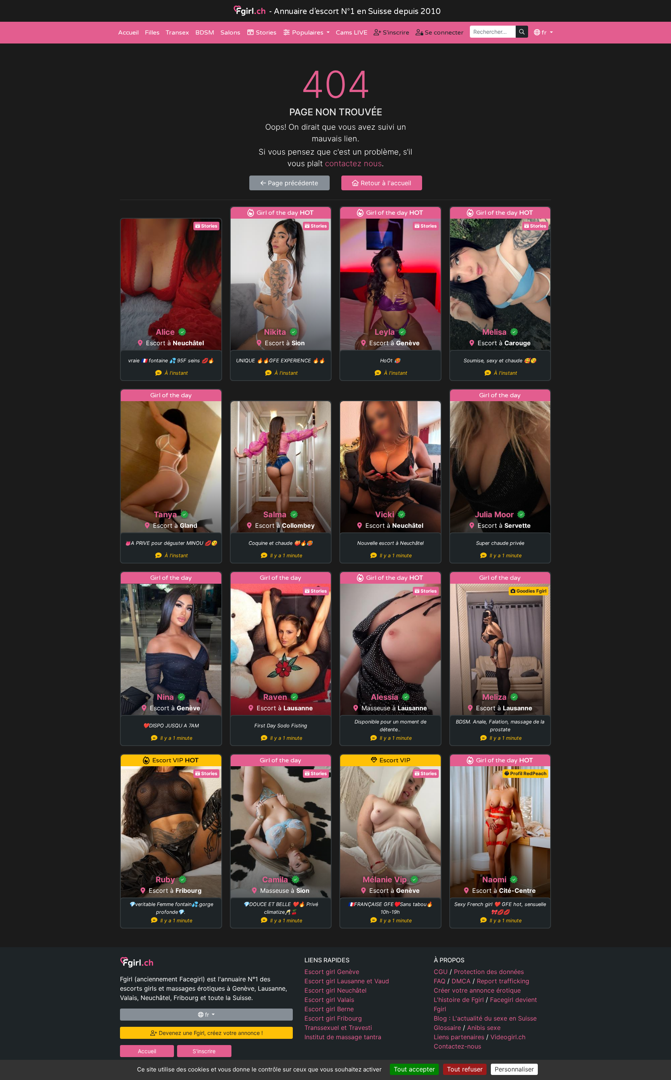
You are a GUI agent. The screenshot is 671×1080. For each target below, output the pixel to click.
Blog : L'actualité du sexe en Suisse (485, 1018)
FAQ (440, 981)
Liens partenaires (460, 1037)
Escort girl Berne (329, 1009)
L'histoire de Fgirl (460, 999)
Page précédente (292, 183)
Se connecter (443, 33)
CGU (442, 972)
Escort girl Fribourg (333, 1018)
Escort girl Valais (329, 999)
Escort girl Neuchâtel (335, 990)
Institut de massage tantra (342, 1037)
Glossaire (448, 1027)
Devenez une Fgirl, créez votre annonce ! (210, 1033)
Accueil (128, 33)
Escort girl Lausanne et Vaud (346, 981)
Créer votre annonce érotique (477, 990)
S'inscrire (395, 33)
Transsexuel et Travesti (338, 1027)
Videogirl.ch (507, 1037)
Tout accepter (414, 1069)
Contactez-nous (457, 1046)
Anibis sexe (484, 1027)
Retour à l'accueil (385, 183)
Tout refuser (465, 1069)
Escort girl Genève (331, 972)
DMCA (462, 981)
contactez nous (353, 163)
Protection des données (489, 972)
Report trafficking (503, 981)
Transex (177, 33)
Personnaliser (514, 1069)
